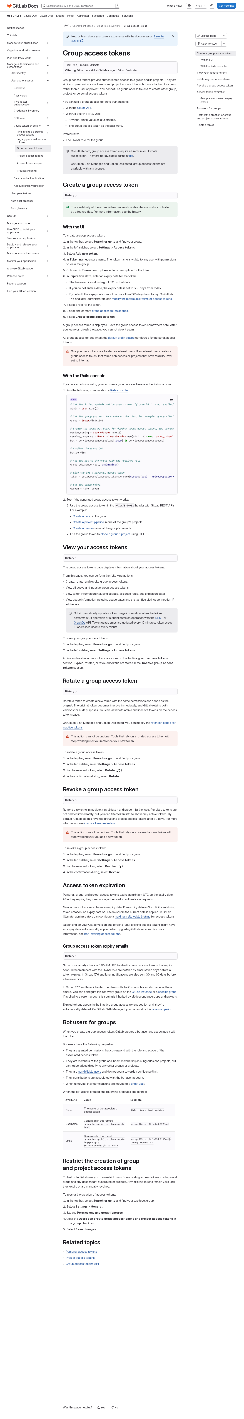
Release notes (15, 275)
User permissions (21, 193)
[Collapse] (48, 65)
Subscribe (98, 15)
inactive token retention (99, 823)
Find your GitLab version (21, 291)
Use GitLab (14, 15)
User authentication (22, 80)
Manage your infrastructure (23, 253)
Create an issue (83, 528)
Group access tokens (29, 148)
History (69, 195)
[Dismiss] (173, 36)
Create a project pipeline (88, 522)
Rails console (119, 390)
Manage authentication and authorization (23, 65)
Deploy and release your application (22, 246)
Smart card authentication (29, 178)
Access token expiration (211, 91)
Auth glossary (19, 208)
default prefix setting (121, 337)
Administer (83, 15)
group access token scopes (110, 311)
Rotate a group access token (214, 79)
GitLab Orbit (46, 15)
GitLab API (84, 108)
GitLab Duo (30, 15)
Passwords (20, 95)
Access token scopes (30, 163)
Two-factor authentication (22, 103)
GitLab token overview (27, 125)
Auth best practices (22, 200)
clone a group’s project (115, 534)
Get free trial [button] (226, 5)
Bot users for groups (209, 108)
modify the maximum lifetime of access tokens (142, 299)
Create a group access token (214, 53)
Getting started (15, 27)
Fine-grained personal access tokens (30, 133)
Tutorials (12, 35)
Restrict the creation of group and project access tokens (214, 116)
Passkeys (19, 88)
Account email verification (29, 185)
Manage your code (18, 223)
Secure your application (21, 238)
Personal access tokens (81, 1251)
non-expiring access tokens (102, 934)
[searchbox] (80, 6)
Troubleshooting (27, 170)
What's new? (174, 5)
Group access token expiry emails (216, 100)
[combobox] (189, 6)
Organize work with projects (23, 50)
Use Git (11, 215)
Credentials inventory (26, 110)
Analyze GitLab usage (20, 268)
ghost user (137, 1083)
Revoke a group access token (215, 85)
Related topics (205, 124)
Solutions (127, 15)
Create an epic (82, 516)
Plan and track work (19, 57)
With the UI (206, 59)
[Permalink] (140, 184)
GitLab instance (142, 992)
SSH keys (19, 118)
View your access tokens (212, 72)
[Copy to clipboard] (172, 400)
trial (130, 156)
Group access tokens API (82, 1264)
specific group (167, 992)
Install (70, 15)
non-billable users (89, 1071)
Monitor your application (21, 260)
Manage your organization (22, 42)
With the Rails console (213, 66)
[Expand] (48, 35)
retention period (162, 1009)
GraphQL (79, 622)
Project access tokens (30, 155)
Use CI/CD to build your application (21, 231)
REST (159, 618)
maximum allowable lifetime (132, 916)
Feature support (16, 283)
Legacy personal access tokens (31, 141)
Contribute (113, 15)
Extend (60, 15)
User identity (18, 72)
